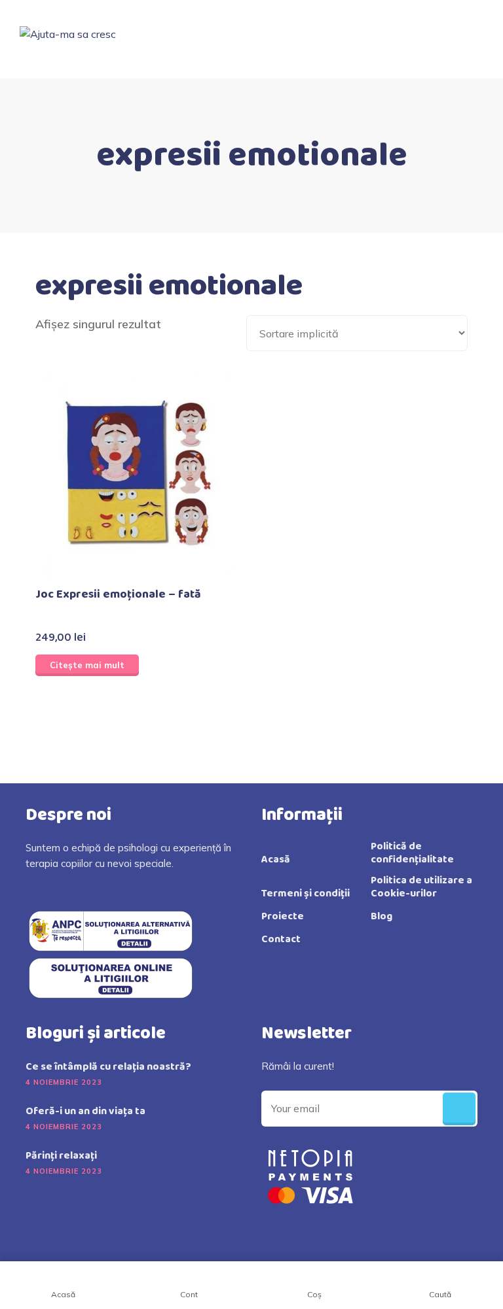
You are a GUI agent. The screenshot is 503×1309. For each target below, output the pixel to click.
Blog (381, 916)
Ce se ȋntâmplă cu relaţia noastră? (108, 1067)
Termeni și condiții (305, 893)
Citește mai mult (87, 665)
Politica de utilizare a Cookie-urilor (421, 887)
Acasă (275, 859)
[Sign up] (459, 1109)
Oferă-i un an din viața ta (85, 1111)
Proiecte (282, 916)
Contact (281, 939)
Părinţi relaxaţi (61, 1156)
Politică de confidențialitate (412, 853)
